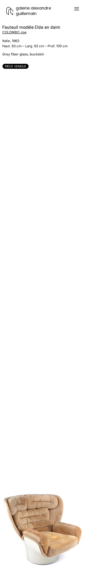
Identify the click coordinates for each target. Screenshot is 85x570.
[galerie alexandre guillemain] (10, 11)
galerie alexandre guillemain (33, 10)
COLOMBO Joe (14, 32)
